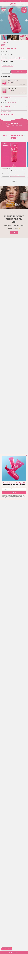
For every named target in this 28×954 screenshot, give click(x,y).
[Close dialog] (26, 455)
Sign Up (14, 492)
